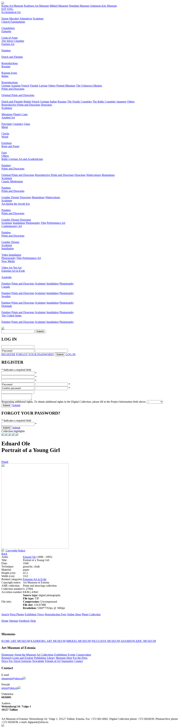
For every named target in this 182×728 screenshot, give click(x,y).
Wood (4, 136)
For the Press (80, 657)
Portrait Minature (65, 85)
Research (6, 657)
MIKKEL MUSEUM (78, 640)
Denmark (6, 305)
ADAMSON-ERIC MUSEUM (138, 640)
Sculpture (38, 18)
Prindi (4, 461)
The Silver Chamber (12, 40)
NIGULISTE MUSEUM (105, 640)
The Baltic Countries (104, 101)
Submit (16, 405)
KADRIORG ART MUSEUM (48, 640)
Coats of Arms (9, 37)
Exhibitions (60, 654)
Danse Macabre (10, 18)
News (4, 661)
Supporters (67, 661)
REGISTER (8, 354)
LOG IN (71, 354)
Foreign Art (7, 44)
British (27, 101)
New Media (8, 261)
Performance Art (56, 222)
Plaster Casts (20, 114)
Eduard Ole (29, 556)
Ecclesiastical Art (11, 12)
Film (43, 222)
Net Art (17, 267)
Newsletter (38, 661)
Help (33, 620)
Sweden (5, 296)
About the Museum (25, 654)
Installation (19, 222)
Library (51, 657)
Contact (78, 661)
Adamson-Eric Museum (103, 5)
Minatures (7, 114)
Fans (4, 152)
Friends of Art (53, 661)
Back (4, 553)
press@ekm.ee (9, 688)
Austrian (16, 85)
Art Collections (44, 654)
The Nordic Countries (79, 101)
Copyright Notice (15, 550)
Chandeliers (8, 28)
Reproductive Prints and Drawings (20, 104)
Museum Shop (64, 657)
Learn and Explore (22, 657)
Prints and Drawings (12, 88)
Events (71, 654)
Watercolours (93, 175)
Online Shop (74, 614)
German (5, 85)
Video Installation (11, 254)
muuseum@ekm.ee (12, 678)
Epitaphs (6, 31)
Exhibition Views (34, 614)
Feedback (24, 620)
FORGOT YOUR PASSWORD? (35, 354)
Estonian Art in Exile (13, 270)
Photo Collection (91, 614)
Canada (5, 286)
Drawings (46, 104)
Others (52, 85)
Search (5, 614)
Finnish (34, 85)
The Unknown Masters (89, 85)
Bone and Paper (10, 146)
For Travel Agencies (20, 661)
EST (4, 8)
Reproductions (9, 63)
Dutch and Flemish (12, 56)
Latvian (43, 85)
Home (4, 620)
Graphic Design (10, 197)
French (25, 85)
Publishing (40, 657)
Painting (6, 50)
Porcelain (6, 123)
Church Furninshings (13, 21)
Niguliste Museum (79, 5)
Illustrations (108, 175)
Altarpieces (26, 18)
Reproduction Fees (55, 614)
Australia (6, 277)
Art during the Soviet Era (15, 203)
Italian (4, 76)
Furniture (6, 143)
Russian (5, 66)
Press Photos (17, 614)
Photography (33, 222)
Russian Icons (9, 72)
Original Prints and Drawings (17, 95)
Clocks (5, 133)
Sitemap (13, 620)
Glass (27, 123)
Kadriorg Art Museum (36, 5)
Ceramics (18, 123)
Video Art (6, 267)
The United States (11, 315)
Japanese (121, 101)
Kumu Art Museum (12, 5)
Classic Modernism (12, 181)
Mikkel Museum (59, 5)
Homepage (7, 654)
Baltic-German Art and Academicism (22, 159)
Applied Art (8, 117)
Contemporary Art (11, 226)
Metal (4, 127)
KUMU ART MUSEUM (15, 640)
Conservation (83, 654)
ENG (10, 8)
